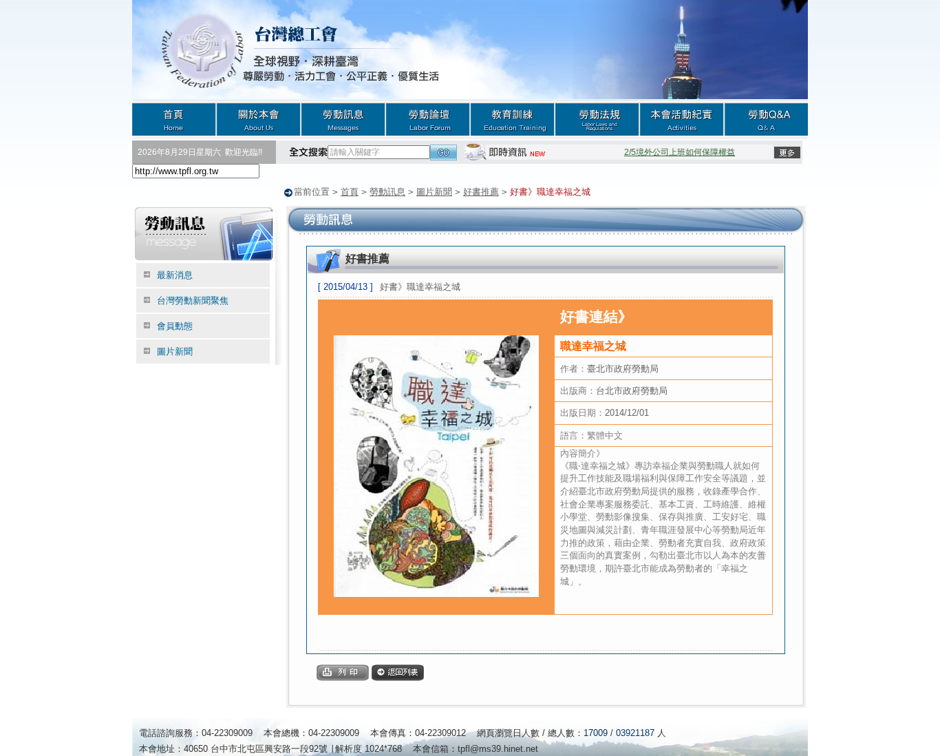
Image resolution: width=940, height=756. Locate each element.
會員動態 (175, 326)
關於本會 (258, 118)
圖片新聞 (434, 192)
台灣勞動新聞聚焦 (192, 300)
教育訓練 (512, 118)
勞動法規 (597, 118)
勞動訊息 (343, 118)
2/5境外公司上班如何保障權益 (673, 152)
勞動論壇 (427, 118)
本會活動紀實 (681, 118)
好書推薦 (481, 192)
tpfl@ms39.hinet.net (498, 749)
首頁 (174, 118)
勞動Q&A (766, 118)
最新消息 (175, 275)
